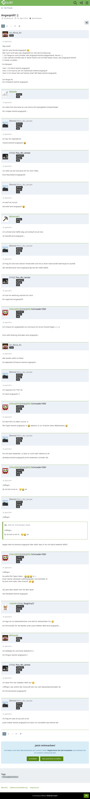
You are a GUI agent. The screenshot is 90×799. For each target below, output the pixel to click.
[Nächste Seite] (19, 26)
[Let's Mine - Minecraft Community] (7, 2)
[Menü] (87, 3)
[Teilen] (87, 22)
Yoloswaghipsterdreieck (10, 777)
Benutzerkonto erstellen (51, 759)
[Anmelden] (81, 3)
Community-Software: (45, 796)
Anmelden (33, 759)
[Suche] (75, 3)
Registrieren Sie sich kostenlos (59, 750)
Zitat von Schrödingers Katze (19, 525)
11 (15, 26)
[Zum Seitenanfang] (86, 796)
